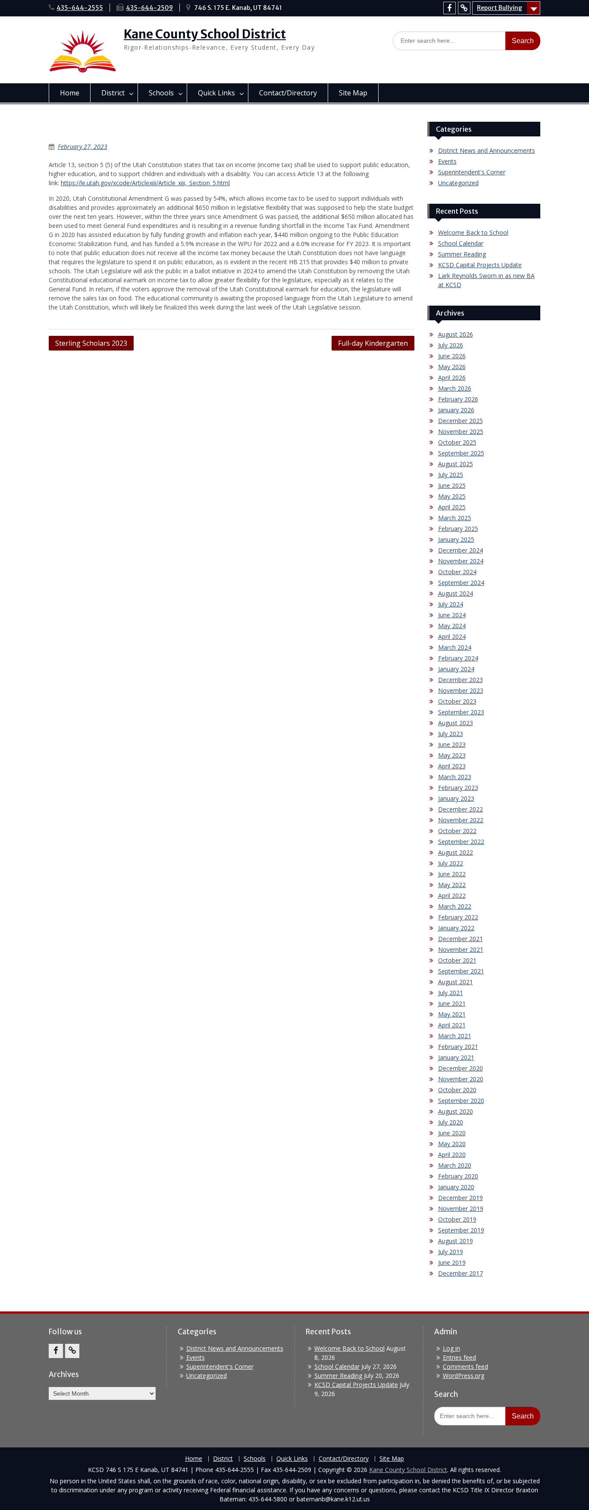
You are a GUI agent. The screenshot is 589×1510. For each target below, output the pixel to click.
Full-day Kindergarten (373, 343)
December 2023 (460, 680)
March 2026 (454, 388)
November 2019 (460, 1208)
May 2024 (452, 626)
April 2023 (452, 766)
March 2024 (454, 647)
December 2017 (460, 1273)
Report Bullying (499, 8)
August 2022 (455, 852)
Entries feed (459, 1357)
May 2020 (452, 1144)
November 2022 (460, 820)
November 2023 (460, 690)
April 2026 (452, 377)
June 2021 (452, 1003)
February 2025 (458, 528)
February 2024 (458, 658)
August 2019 (455, 1241)
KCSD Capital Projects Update (480, 265)
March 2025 (454, 518)
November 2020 (460, 1079)
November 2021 (460, 949)
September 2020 (461, 1100)
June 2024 (452, 615)
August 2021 (455, 982)
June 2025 (452, 485)
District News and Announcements (486, 150)
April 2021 (452, 1025)
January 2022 (456, 928)
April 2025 (452, 507)
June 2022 (452, 874)
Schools (161, 93)
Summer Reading (462, 254)
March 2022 (454, 906)
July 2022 (450, 863)
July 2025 (450, 475)
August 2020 (455, 1111)
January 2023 (456, 798)
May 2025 (452, 496)
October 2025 (457, 442)
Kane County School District (205, 34)
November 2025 (460, 431)
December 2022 (460, 809)
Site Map (353, 93)
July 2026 (450, 345)
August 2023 (455, 723)
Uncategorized (458, 183)
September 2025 (461, 453)
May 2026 (452, 367)
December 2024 (460, 550)
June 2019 (452, 1262)
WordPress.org (463, 1375)
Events (447, 161)
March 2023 (454, 777)
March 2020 (454, 1165)
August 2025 (455, 464)
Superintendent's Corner (471, 172)
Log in (451, 1348)
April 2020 (452, 1154)
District (113, 93)
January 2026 (456, 410)
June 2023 (452, 744)
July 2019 (450, 1252)
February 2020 (458, 1176)
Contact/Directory (288, 93)
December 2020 (460, 1068)
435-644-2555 (79, 8)
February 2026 (458, 399)
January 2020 (456, 1187)
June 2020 (452, 1133)
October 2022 (457, 831)
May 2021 (452, 1014)
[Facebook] (449, 8)
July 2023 (450, 734)
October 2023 (457, 701)
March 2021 (454, 1036)
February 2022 (458, 917)
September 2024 (461, 582)
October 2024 (457, 572)
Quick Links (216, 93)
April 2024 (452, 636)
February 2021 (458, 1046)
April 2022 (452, 895)
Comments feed (465, 1366)
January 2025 (456, 539)
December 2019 (460, 1198)
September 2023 (461, 712)
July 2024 (450, 604)
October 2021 (457, 960)
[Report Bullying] (464, 8)
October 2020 (457, 1090)
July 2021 (450, 993)
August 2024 (455, 593)
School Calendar (460, 243)
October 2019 (457, 1219)
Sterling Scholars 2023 (91, 343)
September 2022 (461, 841)
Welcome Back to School (473, 232)
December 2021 (460, 939)
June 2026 (452, 356)
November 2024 (460, 561)
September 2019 (461, 1230)
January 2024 (456, 669)
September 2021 (461, 971)
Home (69, 93)
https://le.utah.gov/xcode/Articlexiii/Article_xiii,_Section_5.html (145, 183)
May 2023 (452, 755)
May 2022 (452, 885)
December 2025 (460, 421)
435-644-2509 (149, 8)
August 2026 (455, 334)
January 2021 (456, 1057)
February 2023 (458, 787)
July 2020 (450, 1122)
